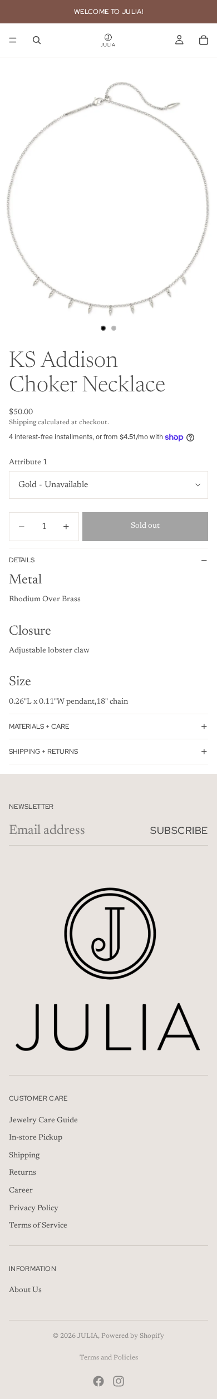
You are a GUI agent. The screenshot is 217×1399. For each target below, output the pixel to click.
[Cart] (203, 40)
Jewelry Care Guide (43, 1121)
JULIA (87, 1336)
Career (21, 1191)
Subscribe (179, 830)
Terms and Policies (109, 1357)
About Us (25, 1291)
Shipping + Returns (43, 751)
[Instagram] (118, 1381)
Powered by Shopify (132, 1336)
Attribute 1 (28, 463)
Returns (22, 1173)
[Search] (36, 40)
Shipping (24, 1156)
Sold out (145, 526)
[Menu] (13, 40)
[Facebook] (98, 1381)
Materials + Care (39, 726)
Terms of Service (38, 1226)
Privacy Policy (33, 1209)
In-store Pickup (35, 1138)
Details (21, 560)
